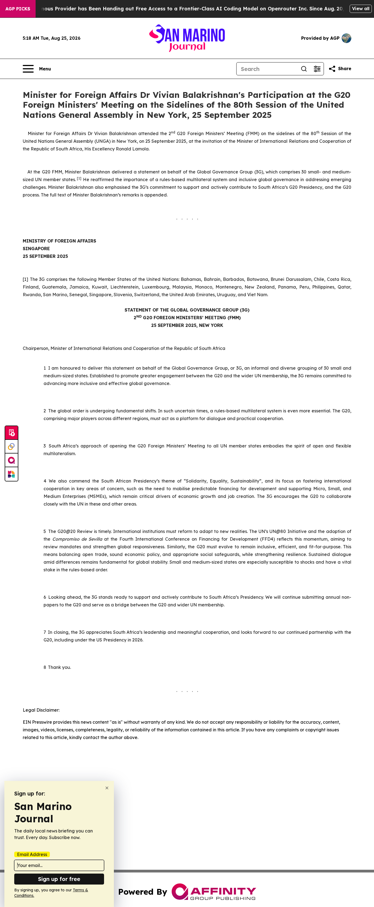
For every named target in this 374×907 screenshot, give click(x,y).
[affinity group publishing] (11, 460)
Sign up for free (59, 878)
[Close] (107, 788)
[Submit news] (11, 433)
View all (360, 8)
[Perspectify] (11, 447)
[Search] (303, 68)
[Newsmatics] (11, 474)
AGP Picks (17, 9)
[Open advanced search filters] (317, 68)
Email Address (32, 854)
